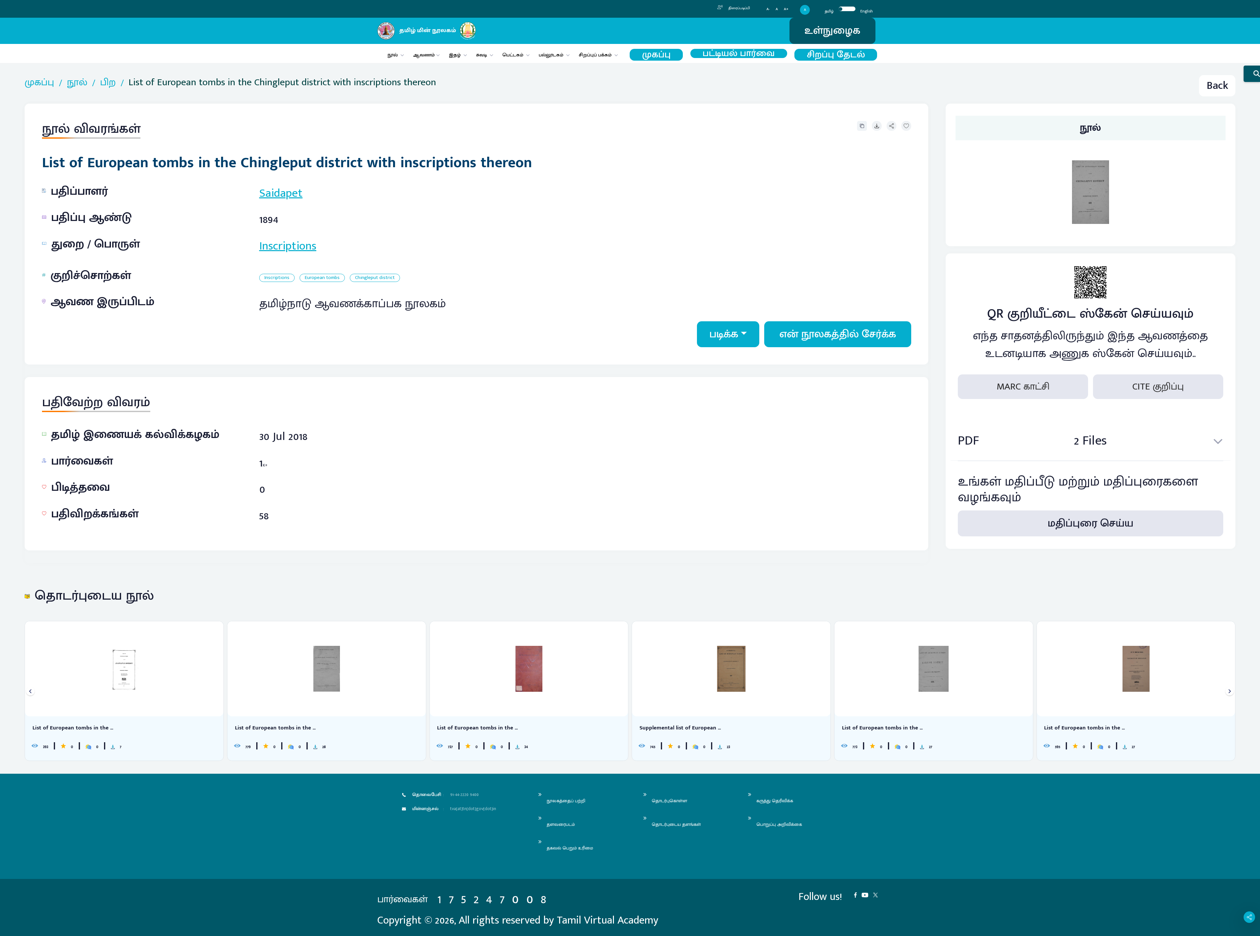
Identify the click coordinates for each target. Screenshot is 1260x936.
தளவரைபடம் (561, 824)
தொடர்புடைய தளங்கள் (676, 824)
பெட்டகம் (512, 55)
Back (1217, 86)
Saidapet (281, 193)
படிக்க (723, 334)
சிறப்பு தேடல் (836, 55)
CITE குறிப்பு (1158, 387)
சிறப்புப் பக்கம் (595, 55)
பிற (108, 82)
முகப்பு (656, 55)
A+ (786, 9)
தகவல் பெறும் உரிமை (570, 848)
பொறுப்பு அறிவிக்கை (779, 824)
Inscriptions (287, 246)
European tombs (322, 278)
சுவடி (481, 55)
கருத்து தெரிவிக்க (774, 800)
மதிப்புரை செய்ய (1090, 524)
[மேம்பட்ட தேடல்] (1252, 74)
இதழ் (455, 55)
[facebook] (858, 895)
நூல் (393, 55)
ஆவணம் (424, 55)
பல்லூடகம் (551, 55)
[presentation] (30, 691)
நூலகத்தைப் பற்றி (566, 800)
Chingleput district (375, 278)
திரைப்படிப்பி (738, 8)
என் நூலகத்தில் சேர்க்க (837, 334)
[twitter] (878, 895)
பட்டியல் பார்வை (739, 53)
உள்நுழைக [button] (832, 31)
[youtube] (867, 895)
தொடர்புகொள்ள (669, 800)
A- (768, 9)
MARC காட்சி (1023, 387)
